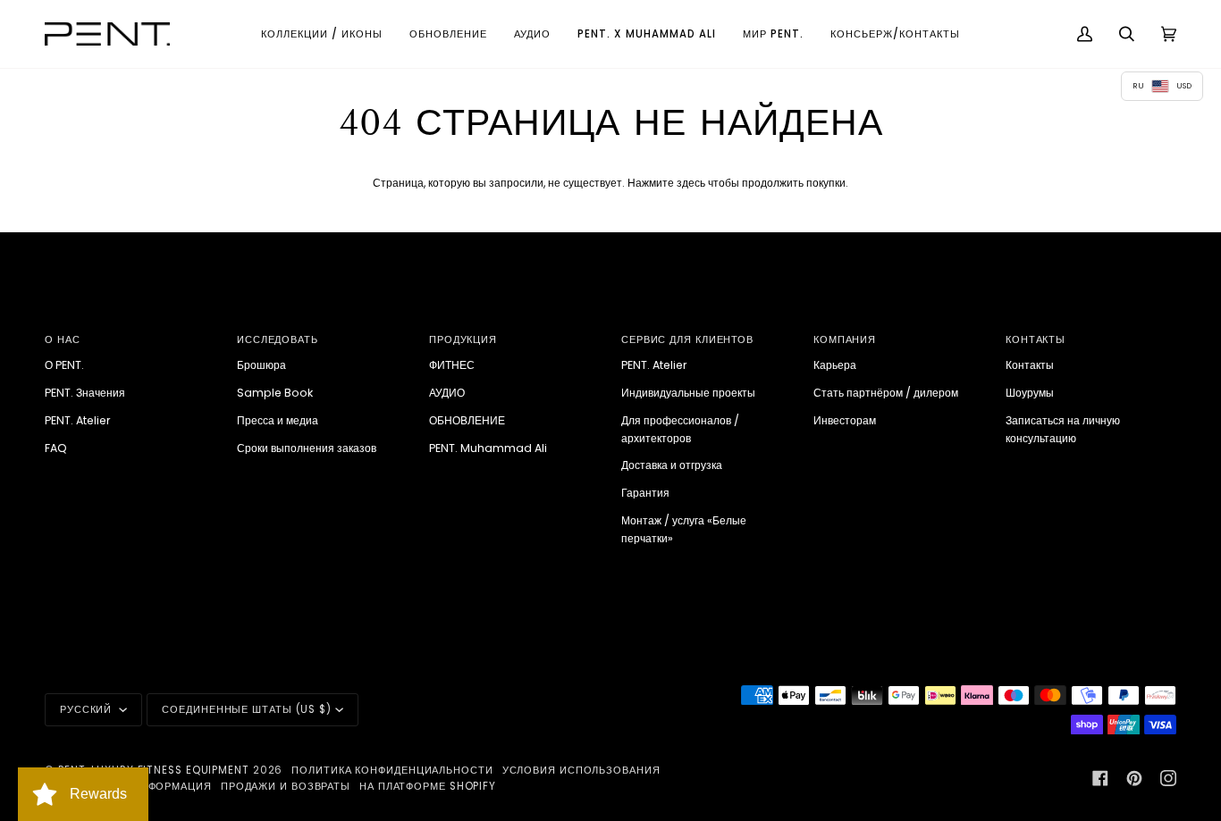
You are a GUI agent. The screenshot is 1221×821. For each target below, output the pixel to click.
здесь (691, 182)
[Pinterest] (1134, 778)
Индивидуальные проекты (688, 392)
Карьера (834, 365)
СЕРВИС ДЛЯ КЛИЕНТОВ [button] (687, 339)
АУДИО (447, 392)
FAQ (56, 448)
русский (87, 709)
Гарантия (645, 492)
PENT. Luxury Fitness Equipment (155, 770)
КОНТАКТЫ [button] (1035, 339)
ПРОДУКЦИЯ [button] (463, 339)
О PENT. (64, 365)
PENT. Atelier (78, 420)
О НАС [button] (62, 339)
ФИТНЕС (452, 365)
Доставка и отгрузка (671, 465)
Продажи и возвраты (285, 786)
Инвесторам (844, 420)
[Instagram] (1168, 778)
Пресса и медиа (277, 420)
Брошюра (261, 365)
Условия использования (581, 770)
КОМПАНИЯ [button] (844, 339)
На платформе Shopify (427, 786)
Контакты (1030, 365)
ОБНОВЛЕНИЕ (467, 420)
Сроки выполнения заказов (306, 448)
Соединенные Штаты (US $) (247, 709)
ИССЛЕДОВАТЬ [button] (277, 339)
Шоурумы (1030, 392)
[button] (322, 34)
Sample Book (275, 392)
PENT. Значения (85, 392)
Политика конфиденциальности (392, 770)
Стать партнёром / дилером (885, 392)
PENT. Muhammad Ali (488, 448)
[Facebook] (1100, 778)
